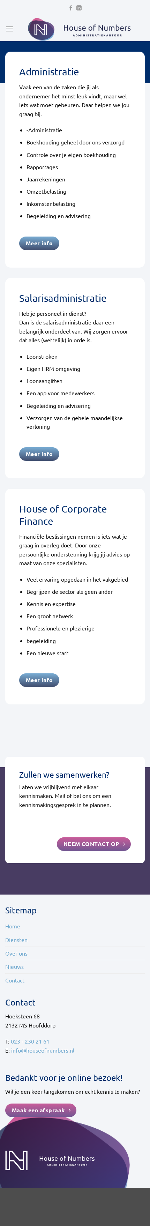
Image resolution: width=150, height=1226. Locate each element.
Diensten (16, 939)
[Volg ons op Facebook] (70, 8)
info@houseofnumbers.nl (42, 1050)
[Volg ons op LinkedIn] (78, 8)
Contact (14, 980)
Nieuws (14, 966)
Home (12, 925)
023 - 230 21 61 (30, 1041)
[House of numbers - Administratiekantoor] (79, 29)
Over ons (16, 953)
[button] (9, 28)
